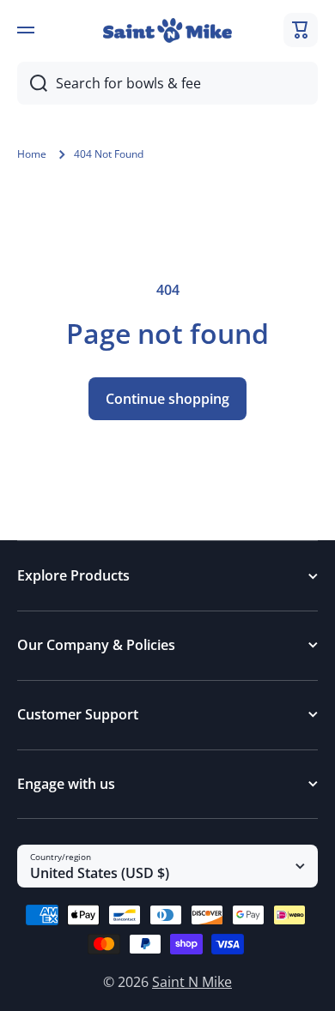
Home (31, 154)
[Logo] (167, 30)
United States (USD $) (99, 873)
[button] (300, 30)
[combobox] (167, 83)
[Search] (32, 83)
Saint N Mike (192, 981)
